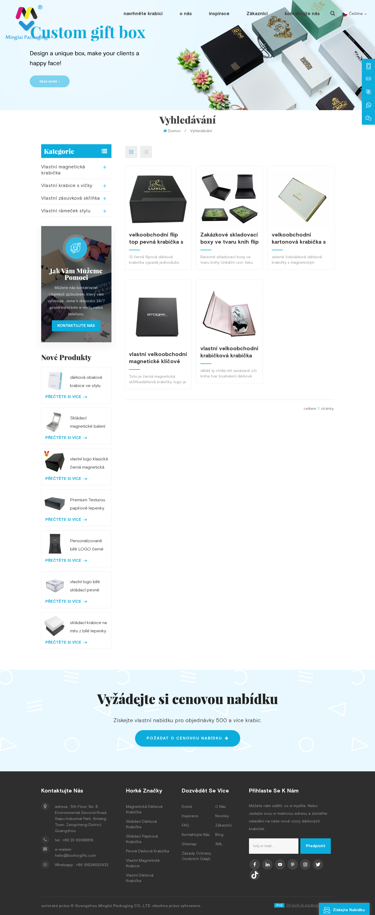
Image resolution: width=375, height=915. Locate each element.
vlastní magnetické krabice (143, 863)
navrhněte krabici (143, 14)
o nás (186, 14)
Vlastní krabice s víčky (66, 185)
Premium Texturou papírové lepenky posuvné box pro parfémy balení (87, 505)
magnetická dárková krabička (144, 809)
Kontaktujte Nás (196, 834)
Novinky (222, 816)
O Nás (220, 806)
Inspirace (190, 816)
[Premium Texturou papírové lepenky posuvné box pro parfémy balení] (55, 503)
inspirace (219, 14)
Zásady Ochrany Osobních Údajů (196, 856)
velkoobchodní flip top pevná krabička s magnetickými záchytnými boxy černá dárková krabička (156, 238)
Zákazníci (257, 14)
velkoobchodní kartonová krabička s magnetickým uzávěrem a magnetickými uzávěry (299, 238)
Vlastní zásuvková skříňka (70, 198)
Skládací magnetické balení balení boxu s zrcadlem (87, 423)
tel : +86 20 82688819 (74, 840)
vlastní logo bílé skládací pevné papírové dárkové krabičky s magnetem (87, 586)
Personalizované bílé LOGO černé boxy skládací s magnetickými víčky (89, 546)
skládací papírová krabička (142, 839)
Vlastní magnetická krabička (63, 170)
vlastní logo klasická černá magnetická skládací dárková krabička (89, 464)
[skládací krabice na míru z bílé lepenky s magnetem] (55, 626)
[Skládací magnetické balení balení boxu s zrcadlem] (55, 421)
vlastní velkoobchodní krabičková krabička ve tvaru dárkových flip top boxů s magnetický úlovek (229, 352)
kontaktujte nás (302, 14)
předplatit (315, 846)
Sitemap (189, 844)
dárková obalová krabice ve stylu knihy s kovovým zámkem (86, 382)
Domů (187, 806)
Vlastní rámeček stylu (66, 211)
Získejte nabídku (349, 910)
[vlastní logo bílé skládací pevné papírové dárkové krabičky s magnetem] (55, 585)
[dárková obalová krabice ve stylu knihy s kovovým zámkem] (55, 380)
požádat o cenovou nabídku (184, 738)
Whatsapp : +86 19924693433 (81, 865)
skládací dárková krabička (141, 824)
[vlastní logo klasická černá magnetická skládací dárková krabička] (55, 462)
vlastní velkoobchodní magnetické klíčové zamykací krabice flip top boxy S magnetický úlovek (158, 358)
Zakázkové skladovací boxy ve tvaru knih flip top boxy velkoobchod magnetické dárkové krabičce (229, 238)
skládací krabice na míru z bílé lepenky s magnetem (88, 627)
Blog (219, 834)
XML (219, 844)
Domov (174, 131)
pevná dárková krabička (147, 851)
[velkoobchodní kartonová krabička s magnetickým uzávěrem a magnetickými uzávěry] (301, 199)
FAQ (185, 825)
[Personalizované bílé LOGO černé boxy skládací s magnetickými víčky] (55, 544)
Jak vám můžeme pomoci (76, 273)
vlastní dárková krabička (139, 878)
